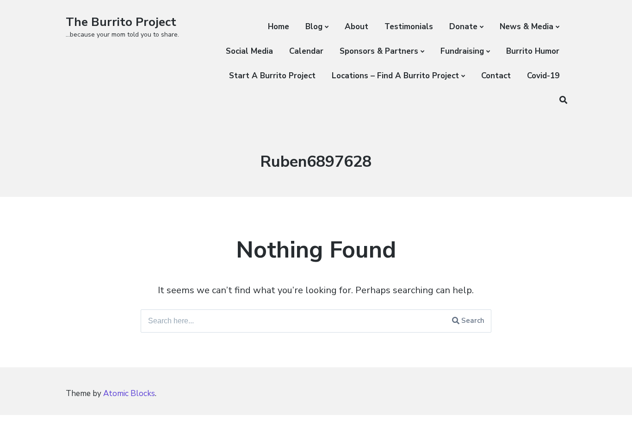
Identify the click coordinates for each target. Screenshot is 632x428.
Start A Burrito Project (272, 75)
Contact (496, 75)
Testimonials (408, 26)
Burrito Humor (532, 51)
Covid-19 (543, 75)
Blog (313, 26)
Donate (463, 26)
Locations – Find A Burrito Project (395, 75)
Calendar (306, 51)
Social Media (249, 51)
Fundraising (462, 51)
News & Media (526, 26)
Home (278, 26)
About (356, 26)
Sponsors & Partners (379, 51)
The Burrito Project (121, 22)
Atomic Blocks (129, 393)
